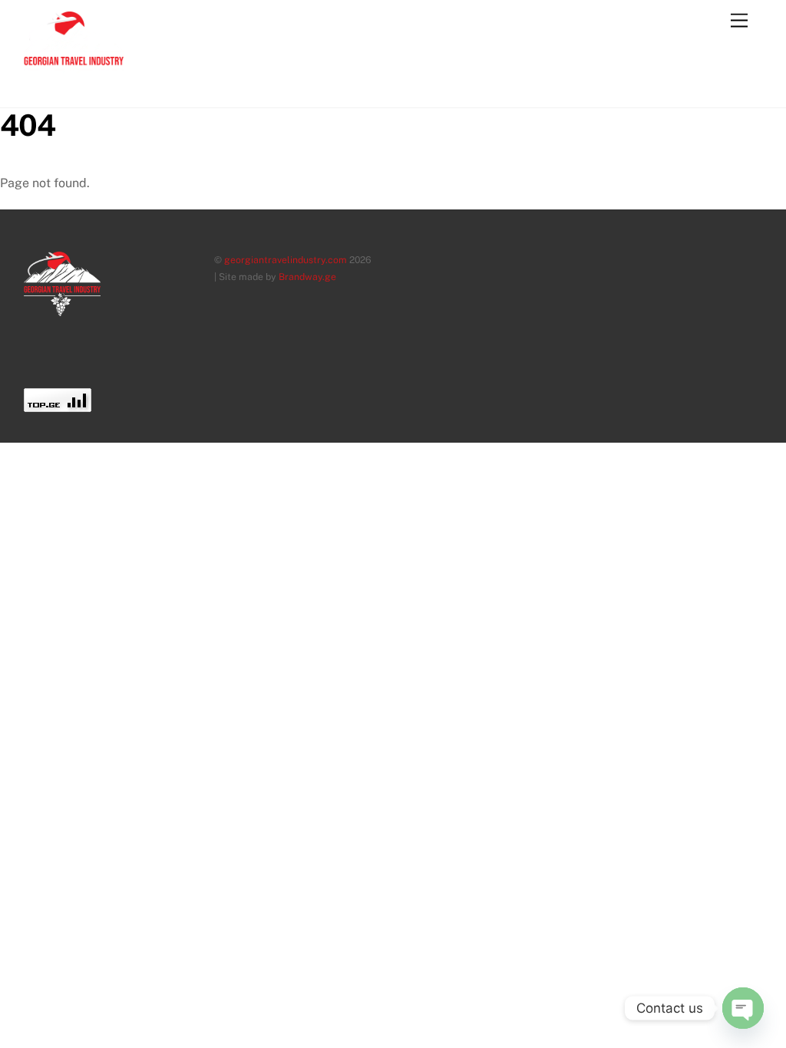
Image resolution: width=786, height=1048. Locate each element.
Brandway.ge (307, 276)
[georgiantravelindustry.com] (74, 89)
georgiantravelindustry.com (285, 259)
